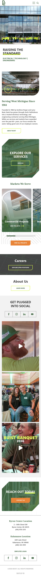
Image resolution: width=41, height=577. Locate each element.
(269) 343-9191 (20, 545)
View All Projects (20, 243)
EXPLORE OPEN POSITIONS (20, 267)
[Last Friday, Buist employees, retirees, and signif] (20, 397)
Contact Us (20, 500)
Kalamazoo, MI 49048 (20, 542)
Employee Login (20, 551)
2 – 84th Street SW (20, 524)
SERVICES (20, 163)
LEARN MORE (20, 288)
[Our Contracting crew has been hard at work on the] (20, 346)
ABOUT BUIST (11, 131)
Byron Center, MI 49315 (20, 527)
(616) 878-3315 (20, 529)
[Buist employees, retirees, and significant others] (20, 448)
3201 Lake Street (20, 540)
